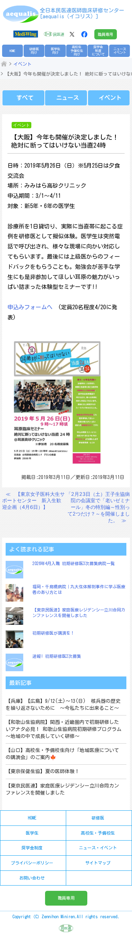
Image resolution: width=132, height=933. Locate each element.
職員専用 (105, 34)
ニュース (67, 98)
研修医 (98, 818)
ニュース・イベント (98, 847)
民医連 (58, 34)
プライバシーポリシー (32, 863)
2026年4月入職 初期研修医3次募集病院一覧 (73, 563)
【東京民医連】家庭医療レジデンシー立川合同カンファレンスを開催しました (62, 789)
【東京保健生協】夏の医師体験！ (43, 771)
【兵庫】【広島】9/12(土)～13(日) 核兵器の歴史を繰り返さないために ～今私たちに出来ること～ (63, 705)
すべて (25, 98)
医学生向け (55, 50)
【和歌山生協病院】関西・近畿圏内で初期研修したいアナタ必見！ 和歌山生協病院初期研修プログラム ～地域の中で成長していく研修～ (63, 729)
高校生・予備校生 (98, 833)
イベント (22, 64)
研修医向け (34, 50)
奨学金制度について (98, 50)
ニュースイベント (119, 50)
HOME (12, 50)
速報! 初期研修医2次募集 (56, 656)
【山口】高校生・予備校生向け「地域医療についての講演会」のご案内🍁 (62, 754)
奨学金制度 (32, 847)
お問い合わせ (32, 878)
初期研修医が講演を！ (53, 633)
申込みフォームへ (29, 307)
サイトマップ (98, 863)
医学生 (32, 833)
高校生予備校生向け (76, 50)
